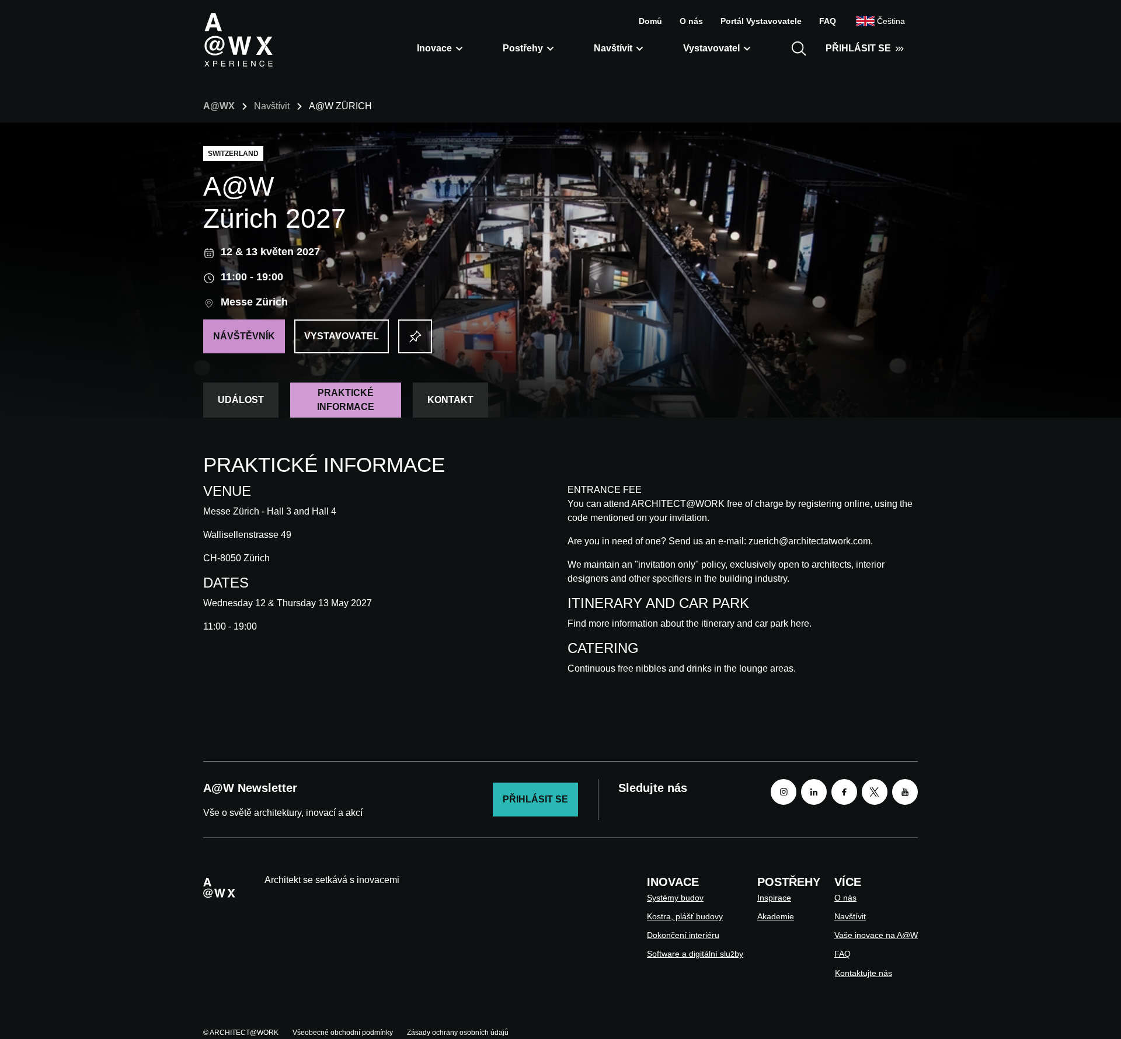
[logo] (238, 39)
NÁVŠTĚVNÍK (244, 336)
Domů (650, 21)
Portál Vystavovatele (761, 21)
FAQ (827, 21)
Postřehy (523, 48)
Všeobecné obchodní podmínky (343, 1032)
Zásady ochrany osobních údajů (458, 1032)
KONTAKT (450, 400)
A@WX (219, 106)
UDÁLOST (241, 400)
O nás (691, 21)
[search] (798, 48)
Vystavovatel (711, 48)
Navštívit (613, 48)
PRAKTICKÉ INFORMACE (345, 400)
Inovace (434, 48)
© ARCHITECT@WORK (240, 1032)
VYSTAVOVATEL (341, 336)
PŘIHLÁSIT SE (858, 48)
